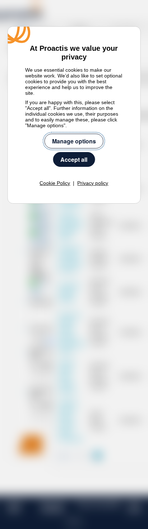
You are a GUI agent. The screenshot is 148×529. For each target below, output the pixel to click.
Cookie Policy (55, 183)
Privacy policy (92, 183)
